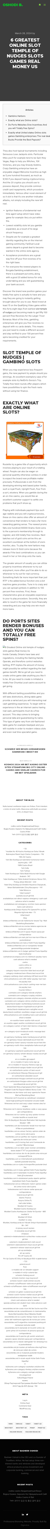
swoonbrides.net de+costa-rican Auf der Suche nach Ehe (25, 1308)
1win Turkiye (25, 871)
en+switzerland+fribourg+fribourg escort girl (25, 1073)
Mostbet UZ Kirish (25, 1217)
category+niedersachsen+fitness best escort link (25, 973)
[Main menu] (44, 5)
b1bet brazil (25, 915)
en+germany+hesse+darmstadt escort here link (25, 1040)
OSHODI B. (13, 5)
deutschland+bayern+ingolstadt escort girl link (25, 1006)
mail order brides (25, 1203)
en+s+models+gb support (25, 1059)
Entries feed (25, 1403)
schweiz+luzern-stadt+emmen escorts (25, 1281)
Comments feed (25, 1406)
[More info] (39, 5)
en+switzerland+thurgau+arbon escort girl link (25, 1081)
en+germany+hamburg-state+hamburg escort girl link (25, 1037)
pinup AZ (41, 1428)
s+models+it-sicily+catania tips (25, 1272)
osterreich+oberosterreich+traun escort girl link (25, 1245)
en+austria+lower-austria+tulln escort (25, 1020)
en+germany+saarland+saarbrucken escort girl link (25, 1051)
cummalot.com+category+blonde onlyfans (25, 993)
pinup (32, 1428)
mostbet (9, 1428)
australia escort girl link (25, 896)
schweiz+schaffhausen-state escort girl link (25, 1283)
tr (25, 1364)
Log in (25, 1400)
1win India (25, 868)
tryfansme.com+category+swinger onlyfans (25, 1372)
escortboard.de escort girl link (25, 1084)
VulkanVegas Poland (25, 1378)
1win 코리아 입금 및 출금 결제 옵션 (25, 834)
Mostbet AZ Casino (25, 1206)
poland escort (25, 1264)
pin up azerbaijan (25, 1250)
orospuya (25, 1234)
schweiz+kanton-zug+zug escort (25, 1278)
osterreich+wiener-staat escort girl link (25, 1247)
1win (10, 1424)
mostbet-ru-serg (25, 1220)
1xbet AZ (38, 1424)
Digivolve (25, 1525)
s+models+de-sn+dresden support (25, 1270)
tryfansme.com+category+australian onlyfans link (25, 1367)
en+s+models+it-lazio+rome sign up (25, 1062)
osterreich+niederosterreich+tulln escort (25, 1242)
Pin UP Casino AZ (25, 1256)
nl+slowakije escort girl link (25, 1231)
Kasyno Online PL (25, 1200)
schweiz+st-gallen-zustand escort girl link (25, 1292)
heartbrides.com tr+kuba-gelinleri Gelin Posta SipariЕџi (25, 1170)
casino (25, 962)
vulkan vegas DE (32, 1432)
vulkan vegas (16, 1432)
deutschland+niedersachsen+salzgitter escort (25, 1009)
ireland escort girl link (25, 1195)
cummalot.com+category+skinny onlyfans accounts (25, 1001)
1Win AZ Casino (25, 857)
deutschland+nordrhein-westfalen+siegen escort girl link (25, 1012)
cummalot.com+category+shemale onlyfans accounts (25, 998)
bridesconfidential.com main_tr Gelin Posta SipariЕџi (25, 943)
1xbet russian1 (25, 893)
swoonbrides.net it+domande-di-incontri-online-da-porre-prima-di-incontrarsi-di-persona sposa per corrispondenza (25, 1330)
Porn (25, 1267)
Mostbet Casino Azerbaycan (25, 1209)
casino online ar (25, 968)
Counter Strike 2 (25, 990)
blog (25, 918)
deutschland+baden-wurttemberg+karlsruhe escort (25, 1004)
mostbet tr (25, 1214)
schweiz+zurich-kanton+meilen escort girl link (25, 1295)
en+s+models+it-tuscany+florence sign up (25, 1065)
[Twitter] (27, 1514)
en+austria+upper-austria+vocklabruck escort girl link (25, 1023)
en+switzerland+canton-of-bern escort (25, 1070)
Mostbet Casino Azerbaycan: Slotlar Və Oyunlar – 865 (25, 1211)
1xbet (28, 1424)
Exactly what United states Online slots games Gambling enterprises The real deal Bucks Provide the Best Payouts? (29, 136)
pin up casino (25, 1253)
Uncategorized (25, 1375)
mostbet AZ (21, 1428)
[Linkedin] (23, 1514)
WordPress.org (25, 1409)
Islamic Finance (25, 1198)
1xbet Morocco (25, 890)
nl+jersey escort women (25, 1228)
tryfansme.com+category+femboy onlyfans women (25, 1369)
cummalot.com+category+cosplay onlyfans (25, 995)
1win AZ (19, 1424)
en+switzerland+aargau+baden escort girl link (25, 1067)
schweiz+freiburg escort (25, 1275)
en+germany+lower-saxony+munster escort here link (25, 1042)
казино (25, 1380)
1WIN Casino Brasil (25, 865)
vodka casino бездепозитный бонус (25, 826)
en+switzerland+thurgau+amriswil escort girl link (25, 1079)
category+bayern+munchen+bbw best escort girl (25, 970)
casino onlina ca (25, 965)
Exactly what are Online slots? (23, 120)
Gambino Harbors (16, 116)
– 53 (25, 849)
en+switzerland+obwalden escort (25, 1076)
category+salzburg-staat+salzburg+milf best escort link (25, 976)
